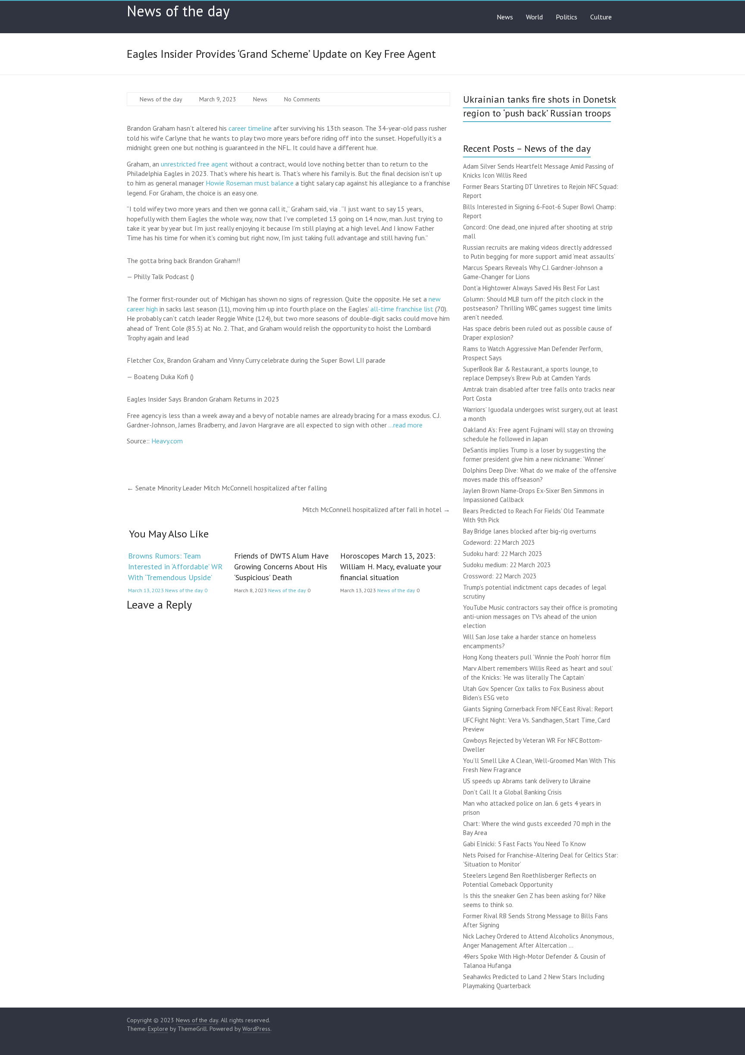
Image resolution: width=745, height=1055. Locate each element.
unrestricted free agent (194, 164)
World (534, 17)
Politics (566, 17)
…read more (405, 425)
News (505, 17)
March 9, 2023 (217, 99)
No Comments (302, 99)
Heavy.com (167, 440)
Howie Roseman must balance (250, 183)
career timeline (250, 128)
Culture (601, 17)
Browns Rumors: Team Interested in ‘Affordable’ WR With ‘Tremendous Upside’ (175, 566)
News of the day (178, 10)
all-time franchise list (401, 309)
